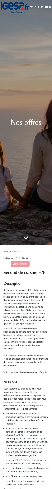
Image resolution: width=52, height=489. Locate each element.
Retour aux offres (13, 251)
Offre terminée (20, 263)
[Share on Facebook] (20, 258)
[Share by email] (27, 258)
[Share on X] (16, 258)
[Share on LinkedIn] (23, 258)
